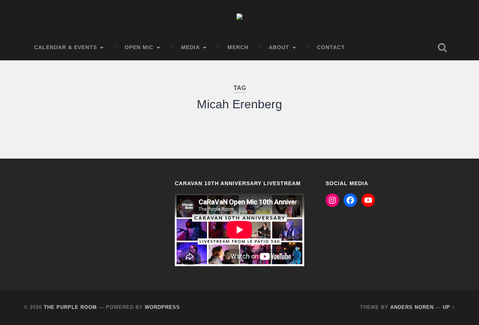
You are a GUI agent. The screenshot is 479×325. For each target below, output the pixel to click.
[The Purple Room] (239, 17)
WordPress (162, 307)
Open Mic (139, 47)
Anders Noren (412, 307)
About (279, 47)
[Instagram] (332, 200)
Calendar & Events (65, 47)
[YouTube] (368, 200)
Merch (238, 47)
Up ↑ (449, 307)
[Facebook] (350, 200)
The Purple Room (70, 307)
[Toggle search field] (442, 47)
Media (190, 47)
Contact (331, 47)
